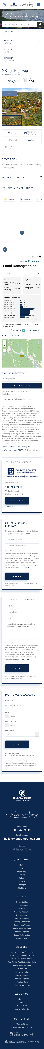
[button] (39, 24)
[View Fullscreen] (4, 350)
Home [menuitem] (21, 865)
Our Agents (9, 506)
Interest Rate (10, 730)
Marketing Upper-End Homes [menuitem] (21, 955)
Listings (12, 447)
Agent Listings (9, 60)
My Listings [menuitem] (22, 871)
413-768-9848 (14, 486)
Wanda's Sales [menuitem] (22, 938)
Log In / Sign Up (22, 1009)
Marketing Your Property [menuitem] (22, 952)
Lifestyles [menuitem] (22, 885)
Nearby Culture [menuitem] (22, 915)
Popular (7, 34)
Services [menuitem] (22, 881)
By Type (7, 52)
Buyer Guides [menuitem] (22, 902)
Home (4, 447)
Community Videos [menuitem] (22, 925)
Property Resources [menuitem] (22, 912)
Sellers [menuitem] (22, 878)
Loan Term (9, 700)
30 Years (10, 705)
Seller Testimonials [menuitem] (22, 985)
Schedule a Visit (30, 599)
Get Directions (22, 385)
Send (17, 668)
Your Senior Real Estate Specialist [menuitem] (22, 962)
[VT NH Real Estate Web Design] (22, 1034)
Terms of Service (15, 678)
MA (18, 447)
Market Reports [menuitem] (22, 931)
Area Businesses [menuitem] (22, 918)
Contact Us (17, 500)
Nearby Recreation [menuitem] (22, 922)
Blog (22, 1002)
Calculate (17, 744)
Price (7, 712)
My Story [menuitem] (22, 888)
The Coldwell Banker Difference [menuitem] (22, 959)
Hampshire (26, 447)
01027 (20, 450)
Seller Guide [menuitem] (22, 969)
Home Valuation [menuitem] (22, 972)
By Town (7, 43)
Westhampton (10, 450)
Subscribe (17, 576)
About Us (22, 999)
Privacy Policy (24, 567)
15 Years (19, 705)
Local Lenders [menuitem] (22, 905)
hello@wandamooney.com (22, 837)
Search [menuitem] (22, 868)
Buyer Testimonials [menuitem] (22, 935)
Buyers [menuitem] (22, 875)
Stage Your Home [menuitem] (21, 975)
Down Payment (10, 721)
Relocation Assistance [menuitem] (22, 928)
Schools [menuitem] (22, 908)
